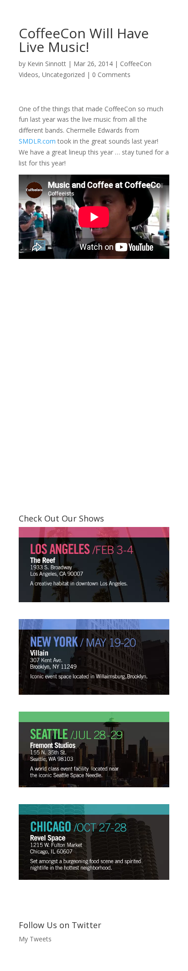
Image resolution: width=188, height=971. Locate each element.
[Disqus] (94, 373)
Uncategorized (63, 74)
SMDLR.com (37, 141)
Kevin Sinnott (46, 63)
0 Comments (111, 74)
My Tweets (35, 939)
